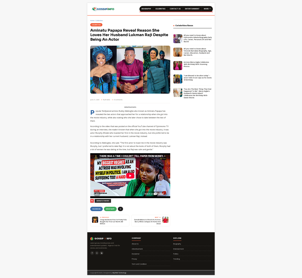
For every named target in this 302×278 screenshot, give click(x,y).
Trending (176, 259)
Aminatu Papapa (102, 201)
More (206, 9)
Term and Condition (139, 264)
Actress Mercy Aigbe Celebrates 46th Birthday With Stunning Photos (196, 64)
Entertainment (192, 9)
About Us (135, 244)
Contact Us (175, 9)
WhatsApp (110, 209)
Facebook (96, 209)
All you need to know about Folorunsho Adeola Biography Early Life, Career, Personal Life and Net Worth (198, 38)
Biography (146, 9)
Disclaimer (136, 254)
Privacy (134, 259)
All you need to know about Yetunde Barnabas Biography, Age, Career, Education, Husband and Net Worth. (198, 52)
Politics (175, 254)
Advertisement (137, 249)
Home (92, 21)
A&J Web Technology (119, 273)
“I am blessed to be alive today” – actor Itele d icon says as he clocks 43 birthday (198, 78)
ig (101, 253)
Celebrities (160, 9)
